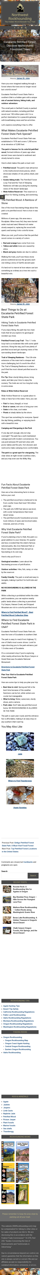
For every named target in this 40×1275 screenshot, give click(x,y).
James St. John (23, 78)
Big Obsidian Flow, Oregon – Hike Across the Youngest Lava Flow (25, 899)
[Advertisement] (20, 471)
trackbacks (28, 862)
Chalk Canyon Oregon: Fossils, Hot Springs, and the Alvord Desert (25, 930)
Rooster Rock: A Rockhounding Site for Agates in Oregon (22, 889)
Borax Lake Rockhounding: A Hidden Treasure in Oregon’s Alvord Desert (25, 920)
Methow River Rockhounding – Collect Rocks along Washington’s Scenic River (25, 909)
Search (4, 871)
